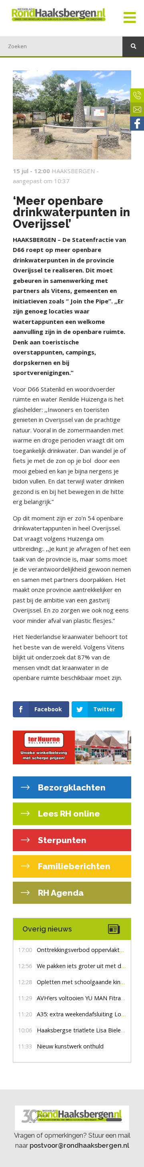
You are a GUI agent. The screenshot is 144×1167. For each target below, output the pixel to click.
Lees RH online (68, 814)
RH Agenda (60, 893)
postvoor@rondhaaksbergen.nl (79, 1145)
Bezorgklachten (71, 787)
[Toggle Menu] (130, 18)
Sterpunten (61, 840)
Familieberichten (73, 866)
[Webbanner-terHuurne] (72, 747)
